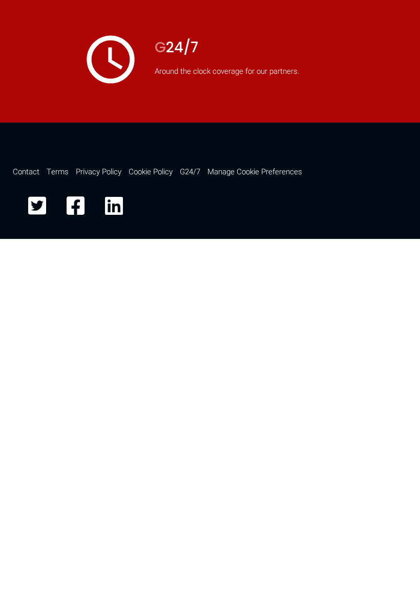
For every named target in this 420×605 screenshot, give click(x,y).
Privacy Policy (98, 171)
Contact (26, 171)
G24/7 (190, 171)
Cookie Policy (151, 171)
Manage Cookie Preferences (254, 171)
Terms (58, 171)
